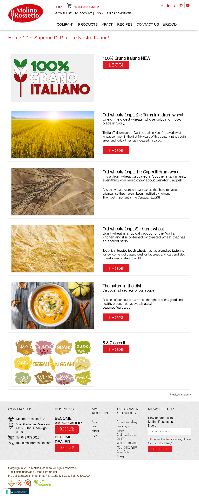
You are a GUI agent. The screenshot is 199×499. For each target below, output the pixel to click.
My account (83, 13)
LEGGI (116, 64)
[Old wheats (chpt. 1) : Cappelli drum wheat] (52, 192)
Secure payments (124, 426)
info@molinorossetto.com (33, 443)
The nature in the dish (122, 285)
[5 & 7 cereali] (52, 363)
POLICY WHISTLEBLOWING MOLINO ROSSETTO (127, 443)
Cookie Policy (123, 452)
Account (95, 422)
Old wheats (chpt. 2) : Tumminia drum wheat (143, 114)
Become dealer (63, 439)
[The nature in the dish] (52, 306)
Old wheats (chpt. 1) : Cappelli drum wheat (142, 171)
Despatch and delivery (127, 422)
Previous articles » (180, 394)
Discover (67, 429)
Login (99, 13)
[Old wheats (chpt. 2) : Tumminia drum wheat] (52, 135)
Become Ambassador (68, 420)
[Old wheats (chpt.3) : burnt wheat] (52, 249)
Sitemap (120, 456)
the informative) (162, 443)
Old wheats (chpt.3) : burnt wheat (133, 228)
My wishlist (63, 13)
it (56, 6)
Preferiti (95, 431)
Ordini (95, 426)
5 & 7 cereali (114, 342)
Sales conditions (119, 13)
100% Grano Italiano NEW (126, 58)
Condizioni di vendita (126, 435)
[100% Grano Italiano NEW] (52, 78)
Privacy (120, 431)
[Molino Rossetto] (29, 13)
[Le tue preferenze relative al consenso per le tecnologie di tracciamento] (6, 492)
